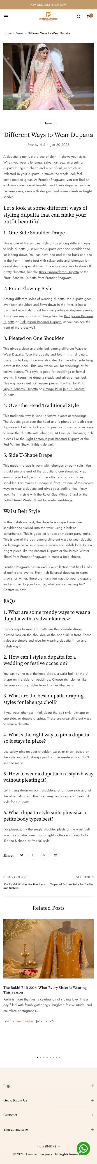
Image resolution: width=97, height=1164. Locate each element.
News (19, 33)
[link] (21, 855)
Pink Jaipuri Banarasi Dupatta (40, 321)
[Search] (79, 17)
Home (7, 33)
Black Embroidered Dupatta (59, 271)
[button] (59, 1057)
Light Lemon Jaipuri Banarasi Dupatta (52, 438)
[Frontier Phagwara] (48, 17)
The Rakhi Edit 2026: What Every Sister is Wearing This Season (45, 989)
